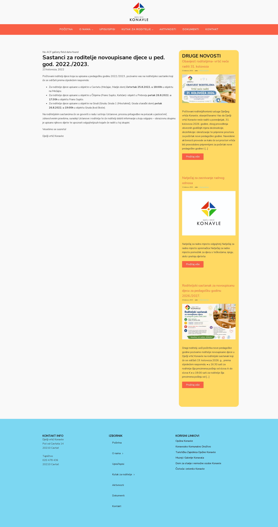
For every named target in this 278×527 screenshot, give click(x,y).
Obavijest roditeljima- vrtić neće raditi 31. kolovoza (205, 64)
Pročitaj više (193, 156)
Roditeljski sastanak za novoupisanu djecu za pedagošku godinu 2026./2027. (208, 290)
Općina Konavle (184, 441)
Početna (66, 29)
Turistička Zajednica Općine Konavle (196, 452)
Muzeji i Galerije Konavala (190, 457)
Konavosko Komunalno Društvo (193, 446)
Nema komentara (204, 71)
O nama (85, 29)
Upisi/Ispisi (107, 29)
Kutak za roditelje (136, 29)
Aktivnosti (167, 29)
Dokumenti (191, 29)
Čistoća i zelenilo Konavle (190, 469)
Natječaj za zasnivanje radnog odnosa (203, 180)
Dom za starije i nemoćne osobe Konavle (198, 463)
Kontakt (211, 29)
